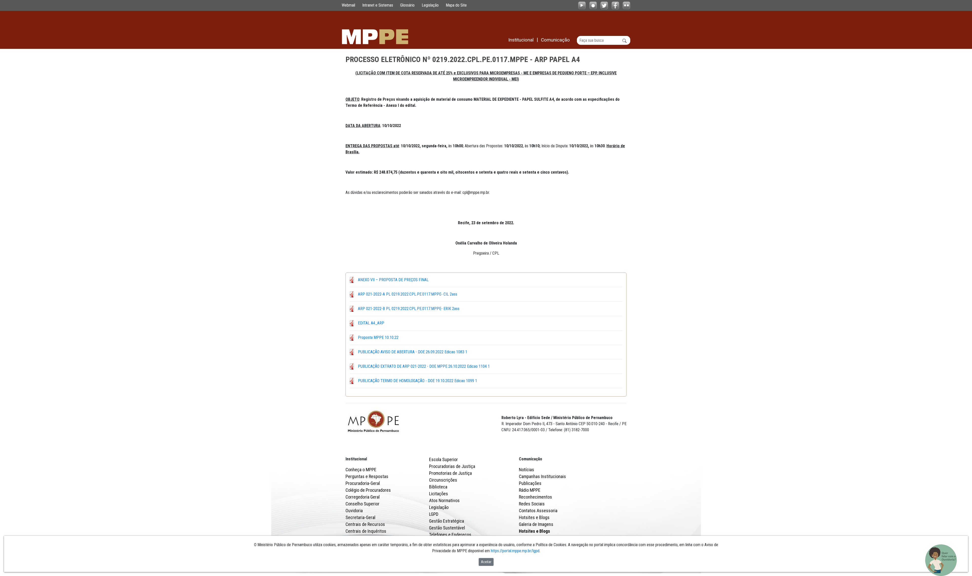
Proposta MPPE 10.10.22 (378, 337)
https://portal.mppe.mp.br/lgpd (515, 550)
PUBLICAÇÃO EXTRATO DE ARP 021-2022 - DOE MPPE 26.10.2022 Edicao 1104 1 (424, 366)
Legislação (430, 5)
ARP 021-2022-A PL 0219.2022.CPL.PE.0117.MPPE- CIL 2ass (407, 294)
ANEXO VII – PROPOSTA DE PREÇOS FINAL (393, 279)
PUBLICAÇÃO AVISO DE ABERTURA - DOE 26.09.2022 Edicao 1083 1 (412, 351)
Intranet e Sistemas (377, 5)
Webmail (348, 5)
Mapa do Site (456, 5)
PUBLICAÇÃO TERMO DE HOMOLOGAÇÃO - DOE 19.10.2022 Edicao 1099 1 (417, 380)
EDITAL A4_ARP (371, 323)
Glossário (407, 5)
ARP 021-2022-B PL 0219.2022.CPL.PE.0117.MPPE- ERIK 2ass (408, 308)
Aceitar (486, 562)
